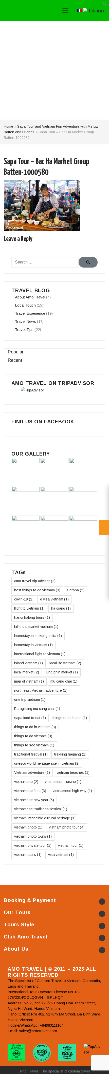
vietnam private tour (32, 845)
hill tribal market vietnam (36, 627)
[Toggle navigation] (65, 10)
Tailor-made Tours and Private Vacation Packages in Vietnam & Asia (27, 10)
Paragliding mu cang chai (37, 709)
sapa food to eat (30, 718)
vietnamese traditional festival (40, 809)
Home (8, 126)
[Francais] (79, 10)
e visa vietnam (54, 599)
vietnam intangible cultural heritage (45, 818)
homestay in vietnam (33, 645)
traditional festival (31, 754)
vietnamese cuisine (63, 782)
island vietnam (28, 663)
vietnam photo (28, 827)
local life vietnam (65, 663)
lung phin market (62, 672)
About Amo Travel (30, 297)
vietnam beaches (73, 772)
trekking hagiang (70, 754)
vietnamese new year (34, 800)
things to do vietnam (33, 736)
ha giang (61, 608)
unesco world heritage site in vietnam (47, 763)
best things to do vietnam (37, 590)
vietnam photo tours (33, 836)
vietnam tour (70, 845)
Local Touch (25, 305)
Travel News (25, 321)
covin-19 (23, 599)
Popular (16, 351)
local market (26, 672)
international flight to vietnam (39, 654)
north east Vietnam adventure (40, 690)
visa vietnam (61, 855)
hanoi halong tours (32, 617)
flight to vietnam (29, 608)
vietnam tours (28, 855)
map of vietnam (29, 681)
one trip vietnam (29, 700)
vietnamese (26, 782)
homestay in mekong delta (38, 636)
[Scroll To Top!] (99, 1065)
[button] (105, 5)
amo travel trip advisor (35, 581)
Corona (75, 590)
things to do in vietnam (35, 727)
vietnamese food (30, 791)
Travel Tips (24, 329)
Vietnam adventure (32, 772)
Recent (15, 360)
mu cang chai (63, 681)
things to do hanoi (69, 718)
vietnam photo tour (66, 827)
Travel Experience (30, 313)
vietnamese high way (72, 791)
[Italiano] (93, 10)
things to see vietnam (34, 745)
